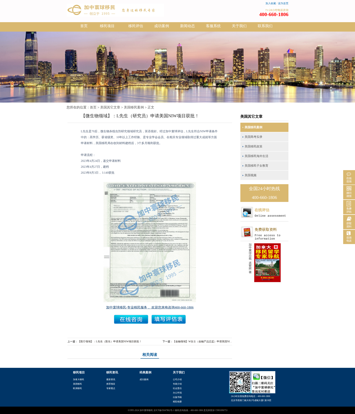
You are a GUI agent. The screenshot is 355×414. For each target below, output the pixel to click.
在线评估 (270, 213)
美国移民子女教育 (256, 165)
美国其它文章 (110, 107)
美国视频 (250, 175)
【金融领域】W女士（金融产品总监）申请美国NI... (202, 341)
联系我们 (265, 26)
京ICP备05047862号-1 (163, 410)
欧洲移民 (77, 388)
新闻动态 (187, 26)
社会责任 (177, 388)
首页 (84, 26)
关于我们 (239, 26)
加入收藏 (271, 3)
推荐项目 (110, 384)
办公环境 (177, 392)
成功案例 (161, 26)
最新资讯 (110, 379)
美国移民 (77, 384)
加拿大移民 (78, 379)
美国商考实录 (253, 136)
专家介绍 (177, 384)
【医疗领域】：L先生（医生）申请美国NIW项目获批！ (110, 341)
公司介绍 (177, 379)
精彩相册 (177, 401)
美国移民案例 (134, 107)
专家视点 (110, 388)
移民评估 (135, 26)
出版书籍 (177, 397)
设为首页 (283, 3)
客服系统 (213, 26)
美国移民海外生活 (256, 156)
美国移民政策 (253, 146)
